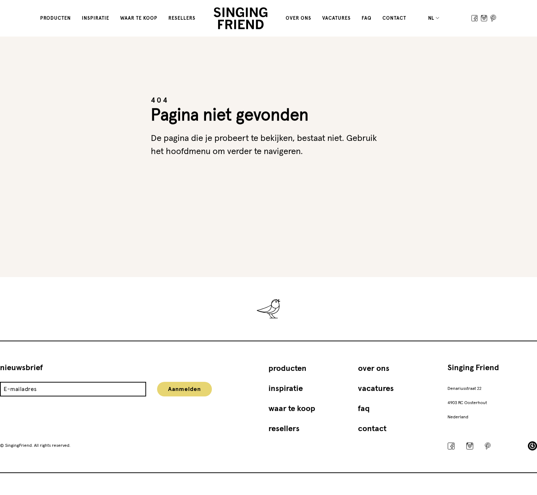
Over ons (298, 18)
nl (431, 18)
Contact (394, 18)
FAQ (367, 18)
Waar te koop (138, 18)
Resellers (181, 18)
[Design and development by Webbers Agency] (532, 445)
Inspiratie (95, 18)
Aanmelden (184, 389)
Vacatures (336, 18)
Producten (55, 18)
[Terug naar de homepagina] (240, 18)
